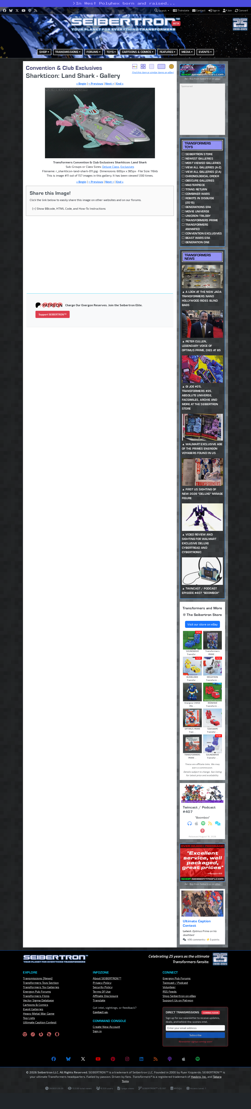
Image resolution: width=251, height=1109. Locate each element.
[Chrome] (25, 1034)
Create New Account (106, 1026)
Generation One (197, 242)
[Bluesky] (68, 1059)
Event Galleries (33, 1009)
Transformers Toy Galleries (41, 987)
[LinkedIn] (141, 1059)
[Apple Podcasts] (183, 1059)
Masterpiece (195, 185)
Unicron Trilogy (198, 216)
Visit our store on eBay (202, 624)
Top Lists (29, 1018)
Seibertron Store (199, 154)
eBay (134, 66)
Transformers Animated (196, 227)
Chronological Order (202, 176)
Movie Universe (197, 211)
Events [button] (204, 52)
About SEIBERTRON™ (107, 978)
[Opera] (57, 1034)
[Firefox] (41, 1034)
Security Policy (102, 987)
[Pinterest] (113, 1059)
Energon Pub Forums (37, 991)
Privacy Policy (102, 982)
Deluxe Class (110, 166)
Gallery (143, 66)
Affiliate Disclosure (105, 996)
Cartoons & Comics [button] (136, 52)
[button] (162, 10)
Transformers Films (36, 996)
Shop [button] (43, 52)
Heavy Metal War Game (38, 1013)
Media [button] (186, 52)
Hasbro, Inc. (199, 1076)
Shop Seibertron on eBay (179, 996)
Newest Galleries (199, 158)
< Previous (95, 83)
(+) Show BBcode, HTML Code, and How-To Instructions (69, 208)
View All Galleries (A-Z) (203, 167)
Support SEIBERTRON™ (53, 314)
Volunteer (169, 987)
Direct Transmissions (192, 1012)
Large (161, 66)
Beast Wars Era (197, 238)
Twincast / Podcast (175, 982)
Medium (151, 66)
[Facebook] (54, 1059)
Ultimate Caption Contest (197, 923)
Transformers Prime (201, 220)
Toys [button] (110, 52)
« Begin (81, 83)
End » (119, 83)
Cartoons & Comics (35, 1004)
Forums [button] (92, 52)
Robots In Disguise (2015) (199, 200)
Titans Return (196, 189)
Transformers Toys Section (41, 982)
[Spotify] (198, 1059)
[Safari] (33, 1034)
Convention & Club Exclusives (64, 67)
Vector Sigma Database (38, 1000)
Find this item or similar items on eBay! (153, 72)
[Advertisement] (102, 250)
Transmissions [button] (66, 52)
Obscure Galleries (199, 180)
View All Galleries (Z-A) (203, 171)
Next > (109, 83)
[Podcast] (170, 1059)
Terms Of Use (102, 991)
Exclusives (127, 166)
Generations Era (198, 207)
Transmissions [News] (38, 978)
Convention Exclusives (203, 233)
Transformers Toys (197, 145)
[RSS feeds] (155, 1059)
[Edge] (49, 1034)
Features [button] (166, 52)
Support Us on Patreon (178, 1000)
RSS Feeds (170, 991)
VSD (171, 66)
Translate (99, 1000)
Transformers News (197, 257)
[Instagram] (127, 1059)
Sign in (97, 1031)
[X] (83, 1059)
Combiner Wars (197, 194)
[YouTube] (98, 1059)
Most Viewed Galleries (203, 163)
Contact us (100, 1012)
